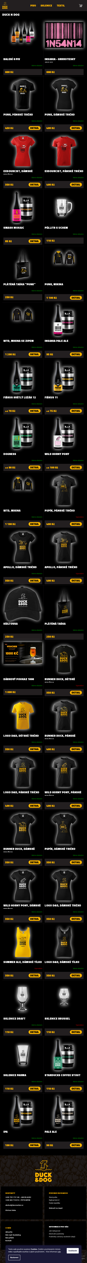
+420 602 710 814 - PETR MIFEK (17, 1200)
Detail (34, 128)
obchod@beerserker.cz (14, 1205)
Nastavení (14, 1257)
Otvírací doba (10, 1210)
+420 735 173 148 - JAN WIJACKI (18, 1197)
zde (59, 1252)
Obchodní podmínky (56, 1234)
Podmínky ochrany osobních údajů (62, 1237)
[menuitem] (33, 6)
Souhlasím (72, 1251)
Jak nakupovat (54, 1231)
